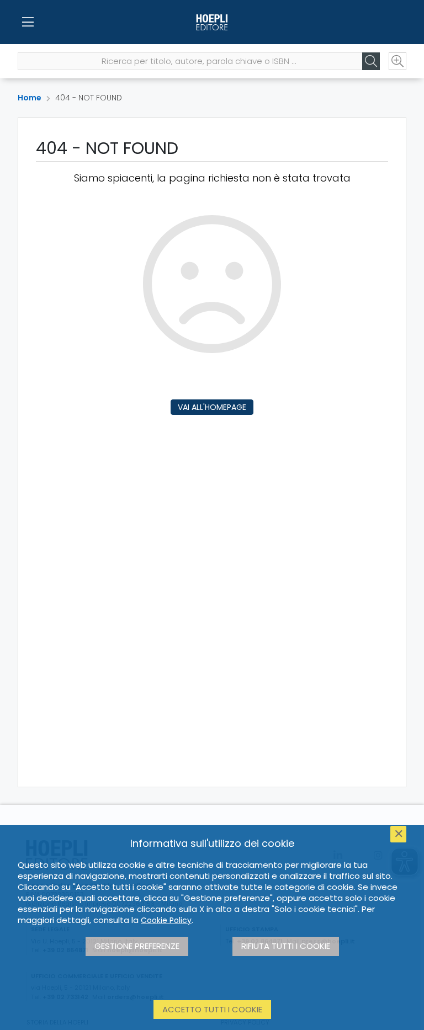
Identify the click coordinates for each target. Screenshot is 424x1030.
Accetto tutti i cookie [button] (212, 1009)
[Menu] (28, 22)
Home (29, 97)
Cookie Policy (166, 920)
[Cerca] (371, 61)
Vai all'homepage (212, 407)
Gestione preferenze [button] (136, 946)
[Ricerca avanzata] (397, 61)
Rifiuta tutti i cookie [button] (285, 946)
